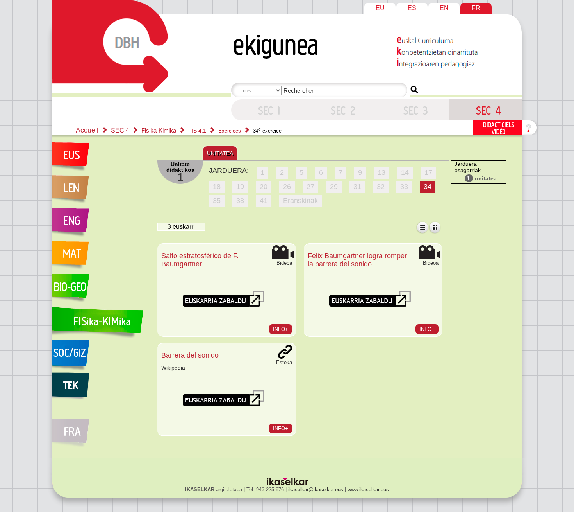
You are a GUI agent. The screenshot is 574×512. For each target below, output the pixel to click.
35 (217, 201)
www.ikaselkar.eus (368, 489)
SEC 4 (267, 109)
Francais (101, 428)
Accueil (87, 130)
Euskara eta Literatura (101, 158)
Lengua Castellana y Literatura (101, 191)
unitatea (482, 178)
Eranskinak (300, 201)
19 (240, 186)
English (101, 224)
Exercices (230, 131)
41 (263, 201)
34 (427, 186)
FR (476, 8)
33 (404, 186)
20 (263, 186)
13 (381, 172)
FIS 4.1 (198, 131)
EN (444, 8)
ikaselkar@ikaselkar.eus (315, 489)
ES (412, 8)
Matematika (101, 257)
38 (240, 201)
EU (380, 8)
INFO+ (280, 329)
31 (357, 186)
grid (434, 227)
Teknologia (101, 388)
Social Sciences (101, 356)
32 (381, 186)
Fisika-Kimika (159, 130)
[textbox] (320, 90)
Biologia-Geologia (101, 290)
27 (310, 186)
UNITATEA (220, 153)
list (422, 227)
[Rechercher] (414, 89)
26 (287, 186)
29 (334, 186)
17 (428, 172)
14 (405, 172)
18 (217, 186)
